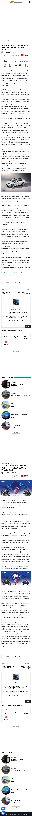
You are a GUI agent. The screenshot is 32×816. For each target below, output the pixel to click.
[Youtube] (22, 320)
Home (2, 40)
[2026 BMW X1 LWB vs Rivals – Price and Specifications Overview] (5, 425)
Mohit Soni (8, 52)
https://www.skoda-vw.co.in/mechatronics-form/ (12, 272)
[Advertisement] (16, 21)
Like (6, 333)
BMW (12, 403)
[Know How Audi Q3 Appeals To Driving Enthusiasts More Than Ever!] (5, 415)
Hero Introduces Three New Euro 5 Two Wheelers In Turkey (8, 292)
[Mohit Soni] (2, 52)
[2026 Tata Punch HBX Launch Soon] (5, 394)
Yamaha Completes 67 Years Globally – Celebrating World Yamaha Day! (24, 292)
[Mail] (17, 320)
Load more (15, 432)
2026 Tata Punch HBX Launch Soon (21, 395)
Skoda (8, 43)
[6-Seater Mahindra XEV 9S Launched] (5, 384)
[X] (19, 320)
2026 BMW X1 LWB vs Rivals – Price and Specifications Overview (20, 426)
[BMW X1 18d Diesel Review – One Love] (5, 405)
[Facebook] (9, 320)
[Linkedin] (14, 320)
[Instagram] (12, 320)
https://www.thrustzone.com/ (16, 309)
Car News (7, 40)
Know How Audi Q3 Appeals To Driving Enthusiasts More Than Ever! (19, 416)
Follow (16, 333)
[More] (19, 282)
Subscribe (6, 341)
